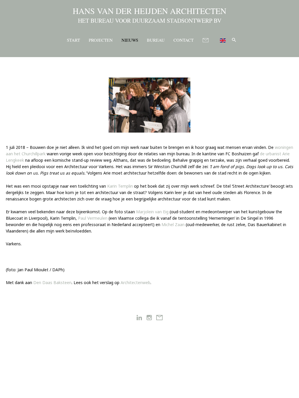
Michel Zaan (173, 224)
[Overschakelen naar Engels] (220, 39)
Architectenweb (135, 282)
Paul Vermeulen (92, 218)
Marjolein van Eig (152, 211)
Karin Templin (120, 186)
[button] (234, 40)
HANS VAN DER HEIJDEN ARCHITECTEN (149, 10)
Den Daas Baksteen (52, 282)
